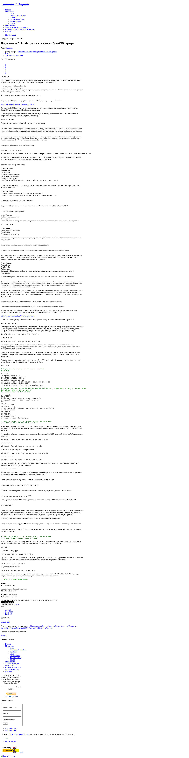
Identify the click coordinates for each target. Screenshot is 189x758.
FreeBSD (8, 614)
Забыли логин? (11, 730)
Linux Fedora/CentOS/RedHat (18, 649)
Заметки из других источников (12, 664)
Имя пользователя (9, 707)
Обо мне (8, 671)
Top (6, 738)
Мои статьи (9, 646)
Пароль (5, 713)
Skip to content (10, 35)
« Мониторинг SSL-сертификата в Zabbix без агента (48, 626)
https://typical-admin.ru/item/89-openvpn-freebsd (17, 104)
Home (11, 734)
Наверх (3, 635)
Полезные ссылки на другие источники (13, 668)
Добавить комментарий (14, 55)
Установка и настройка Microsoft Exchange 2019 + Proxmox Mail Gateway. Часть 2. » (39, 627)
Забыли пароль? (11, 728)
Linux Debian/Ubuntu (15, 655)
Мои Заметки (10, 662)
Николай (9, 48)
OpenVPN (9, 612)
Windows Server (15, 658)
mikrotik (8, 610)
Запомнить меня (9, 719)
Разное (16, 604)
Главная (8, 644)
